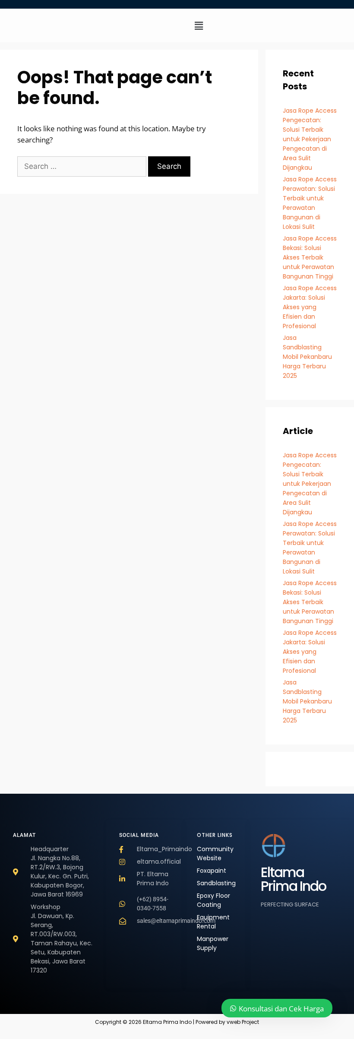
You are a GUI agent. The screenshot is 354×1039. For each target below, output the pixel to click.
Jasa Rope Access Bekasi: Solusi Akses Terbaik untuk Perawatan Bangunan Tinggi (310, 257)
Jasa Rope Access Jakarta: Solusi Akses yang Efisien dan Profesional (310, 307)
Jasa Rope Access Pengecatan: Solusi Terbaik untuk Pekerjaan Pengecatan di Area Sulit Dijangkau (310, 139)
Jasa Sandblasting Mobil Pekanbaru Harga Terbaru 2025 (307, 356)
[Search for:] (82, 166)
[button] (199, 25)
